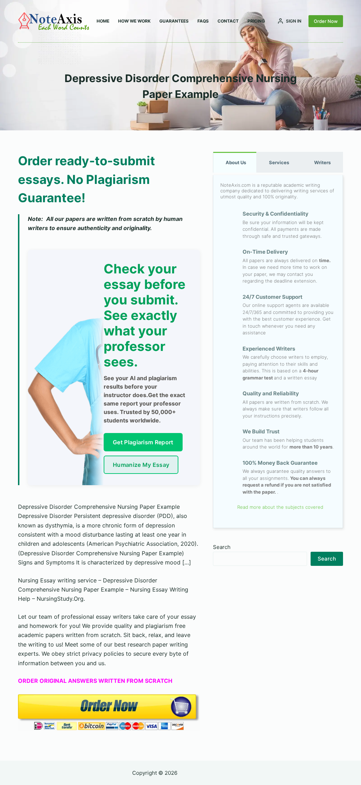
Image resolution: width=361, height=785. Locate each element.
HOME (103, 21)
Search (222, 547)
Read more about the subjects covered (279, 507)
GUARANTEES (174, 21)
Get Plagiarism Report (143, 442)
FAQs (203, 21)
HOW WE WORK (134, 21)
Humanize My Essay (141, 464)
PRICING (256, 21)
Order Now (326, 21)
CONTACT (228, 21)
